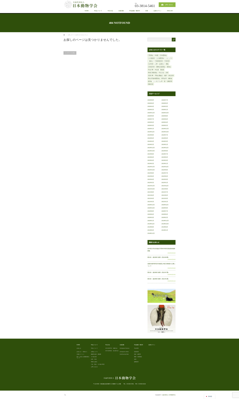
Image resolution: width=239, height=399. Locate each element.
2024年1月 (165, 144)
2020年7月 (165, 211)
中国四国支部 (159, 61)
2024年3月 (165, 141)
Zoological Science (124, 348)
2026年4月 (151, 106)
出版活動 (121, 10)
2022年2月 (151, 182)
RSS (64, 394)
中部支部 (167, 61)
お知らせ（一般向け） (82, 351)
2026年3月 (165, 106)
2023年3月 (165, 160)
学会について (98, 10)
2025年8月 (165, 116)
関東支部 (150, 84)
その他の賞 (94, 356)
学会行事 (150, 69)
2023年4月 (151, 160)
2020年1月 (151, 220)
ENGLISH (170, 10)
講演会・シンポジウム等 (155, 81)
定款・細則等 (137, 354)
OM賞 (156, 55)
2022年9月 (165, 170)
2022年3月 (165, 179)
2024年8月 (151, 135)
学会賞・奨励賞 (159, 69)
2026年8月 (151, 100)
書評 (165, 75)
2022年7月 (165, 173)
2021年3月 (165, 198)
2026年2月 (151, 109)
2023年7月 (165, 154)
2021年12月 (151, 185)
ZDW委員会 (163, 55)
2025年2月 (165, 125)
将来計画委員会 (152, 72)
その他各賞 (151, 58)
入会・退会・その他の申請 (97, 364)
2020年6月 (151, 214)
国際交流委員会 (160, 67)
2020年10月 (151, 208)
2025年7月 (151, 119)
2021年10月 (151, 189)
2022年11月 (165, 166)
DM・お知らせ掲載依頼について (83, 357)
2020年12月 (151, 204)
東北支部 (171, 75)
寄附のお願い (94, 361)
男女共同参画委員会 (154, 78)
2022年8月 (151, 173)
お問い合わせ (169, 4)
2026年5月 (165, 103)
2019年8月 (151, 227)
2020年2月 (165, 217)
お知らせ (79, 348)
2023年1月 (165, 163)
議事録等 (136, 361)
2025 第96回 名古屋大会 (111, 350)
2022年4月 (151, 179)
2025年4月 (165, 122)
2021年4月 (151, 198)
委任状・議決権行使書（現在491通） (158, 279)
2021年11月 (165, 185)
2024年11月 (151, 132)
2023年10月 (151, 151)
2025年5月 (151, 122)
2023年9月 (165, 151)
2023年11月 (165, 147)
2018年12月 (151, 233)
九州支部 (150, 64)
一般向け (150, 61)
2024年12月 (165, 128)
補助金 (170, 78)
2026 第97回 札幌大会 (111, 348)
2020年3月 (151, 217)
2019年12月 (165, 220)
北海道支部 (151, 67)
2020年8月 (151, 211)
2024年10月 (165, 132)
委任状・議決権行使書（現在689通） (158, 257)
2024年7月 (165, 135)
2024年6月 (151, 138)
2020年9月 (165, 208)
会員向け (161, 64)
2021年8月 (151, 192)
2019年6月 (165, 227)
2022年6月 (151, 176)
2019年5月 (151, 230)
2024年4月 (151, 141)
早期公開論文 (159, 75)
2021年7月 (165, 192)
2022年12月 (151, 166)
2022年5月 (165, 176)
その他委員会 (160, 58)
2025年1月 (151, 128)
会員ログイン (157, 10)
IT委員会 (150, 55)
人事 (156, 64)
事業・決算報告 (138, 356)
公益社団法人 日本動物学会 (169, 395)
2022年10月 (151, 170)
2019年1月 (165, 230)
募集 (167, 64)
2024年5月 (165, 138)
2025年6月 (165, 119)
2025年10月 (165, 112)
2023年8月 (151, 154)
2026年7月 (165, 100)
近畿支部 (169, 81)
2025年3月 (151, 125)
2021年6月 (151, 195)
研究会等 (164, 78)
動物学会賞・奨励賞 (96, 354)
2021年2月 (151, 201)
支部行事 (150, 75)
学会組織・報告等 (134, 10)
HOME (87, 10)
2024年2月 (151, 144)
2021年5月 (165, 195)
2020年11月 (165, 204)
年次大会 (110, 10)
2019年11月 (151, 224)
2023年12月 (151, 147)
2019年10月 (165, 224)
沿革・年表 (94, 359)
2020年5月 (165, 214)
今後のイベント (80, 354)
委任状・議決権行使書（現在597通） (158, 272)
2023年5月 (165, 157)
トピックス (169, 58)
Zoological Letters (124, 351)
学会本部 (136, 348)
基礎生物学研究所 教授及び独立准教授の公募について (161, 265)
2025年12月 (151, 112)
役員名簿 (136, 351)
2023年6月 (151, 157)
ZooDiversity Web (124, 354)
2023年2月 (151, 163)
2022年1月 (165, 182)
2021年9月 (165, 189)
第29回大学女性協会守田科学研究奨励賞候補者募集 (161, 250)
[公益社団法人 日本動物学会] (82, 4)
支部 (146, 10)
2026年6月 (151, 103)
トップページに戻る (70, 53)
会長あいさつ (94, 351)
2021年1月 (165, 201)
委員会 (169, 67)
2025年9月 (151, 116)
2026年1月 (165, 109)
